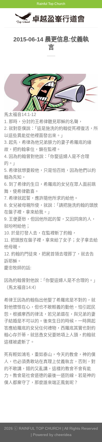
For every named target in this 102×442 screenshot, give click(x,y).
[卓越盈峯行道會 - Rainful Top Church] (52, 17)
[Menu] (7, 17)
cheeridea (63, 434)
